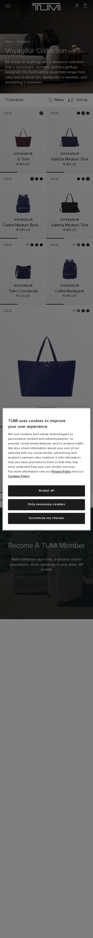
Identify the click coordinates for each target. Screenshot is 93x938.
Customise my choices (47, 518)
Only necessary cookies (46, 504)
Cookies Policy (18, 476)
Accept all (47, 490)
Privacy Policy (61, 472)
